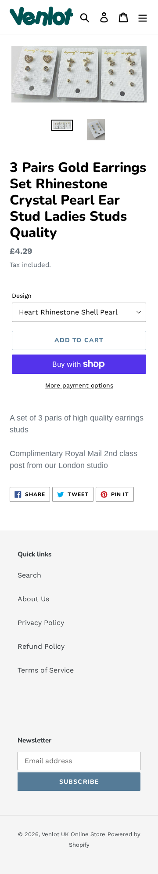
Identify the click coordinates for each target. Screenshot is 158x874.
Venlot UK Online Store (73, 834)
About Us (33, 599)
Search (29, 575)
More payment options (79, 385)
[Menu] (142, 17)
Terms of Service (46, 670)
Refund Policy (41, 646)
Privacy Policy (41, 622)
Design (22, 295)
